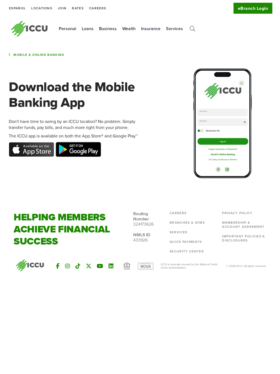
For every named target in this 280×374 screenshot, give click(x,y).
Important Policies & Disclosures (243, 238)
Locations (41, 8)
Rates (78, 8)
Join (62, 8)
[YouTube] (100, 266)
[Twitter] (88, 266)
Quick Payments (186, 241)
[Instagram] (67, 266)
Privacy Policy (237, 213)
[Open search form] (192, 29)
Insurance (151, 28)
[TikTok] (78, 266)
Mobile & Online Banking (38, 54)
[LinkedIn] (111, 266)
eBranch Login (253, 8)
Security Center (187, 251)
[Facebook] (57, 266)
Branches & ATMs (187, 222)
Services (179, 232)
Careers (97, 8)
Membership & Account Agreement (243, 224)
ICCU (29, 29)
